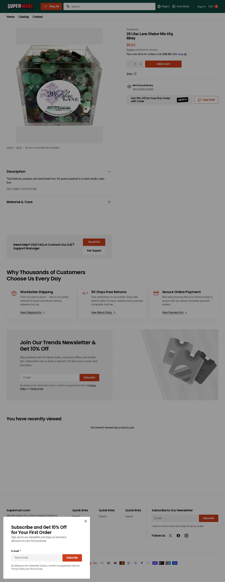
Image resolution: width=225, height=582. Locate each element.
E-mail (15, 551)
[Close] (85, 521)
